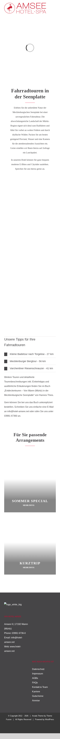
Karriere (36, 691)
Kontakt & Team (40, 687)
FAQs (35, 682)
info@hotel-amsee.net (18, 411)
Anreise (36, 700)
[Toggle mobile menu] (55, 8)
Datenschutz (38, 669)
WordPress (49, 719)
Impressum (37, 673)
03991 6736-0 (19, 633)
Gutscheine (37, 696)
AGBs (35, 678)
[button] (30, 354)
